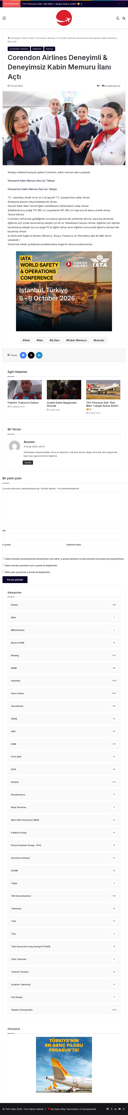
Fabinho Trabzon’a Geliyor (23, 402)
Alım (27, 340)
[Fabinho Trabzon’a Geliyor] (25, 389)
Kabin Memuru (77, 340)
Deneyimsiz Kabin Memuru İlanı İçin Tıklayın (32, 189)
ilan (40, 340)
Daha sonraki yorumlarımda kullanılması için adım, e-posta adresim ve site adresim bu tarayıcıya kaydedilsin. (64, 558)
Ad (4, 530)
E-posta (6, 544)
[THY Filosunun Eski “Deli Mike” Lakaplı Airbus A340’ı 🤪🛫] (103, 389)
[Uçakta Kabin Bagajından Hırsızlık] (64, 389)
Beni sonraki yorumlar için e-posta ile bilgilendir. (31, 565)
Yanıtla (27, 462)
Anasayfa (15, 38)
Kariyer (49, 48)
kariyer (99, 340)
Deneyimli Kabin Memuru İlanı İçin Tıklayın (31, 180)
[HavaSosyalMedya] (64, 18)
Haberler (37, 48)
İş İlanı (55, 340)
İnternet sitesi (73, 544)
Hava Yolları (28, 38)
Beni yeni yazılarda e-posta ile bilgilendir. (27, 572)
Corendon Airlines (45, 38)
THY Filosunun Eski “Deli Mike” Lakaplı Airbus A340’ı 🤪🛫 (52, 3)
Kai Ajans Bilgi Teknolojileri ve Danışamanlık (73, 1109)
